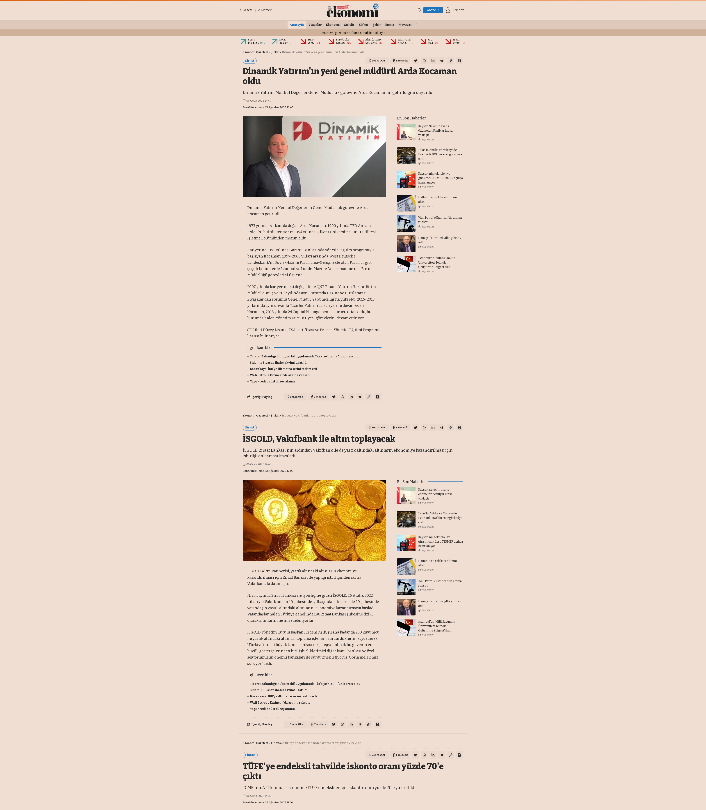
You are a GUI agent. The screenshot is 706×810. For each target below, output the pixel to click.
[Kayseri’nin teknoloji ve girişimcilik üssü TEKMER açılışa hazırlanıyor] (406, 179)
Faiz (430, 39)
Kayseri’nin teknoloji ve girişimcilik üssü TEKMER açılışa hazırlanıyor (440, 178)
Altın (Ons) (404, 39)
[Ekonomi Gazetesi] (352, 10)
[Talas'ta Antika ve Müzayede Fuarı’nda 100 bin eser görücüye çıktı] (406, 155)
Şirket (275, 52)
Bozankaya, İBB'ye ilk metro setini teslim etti (283, 369)
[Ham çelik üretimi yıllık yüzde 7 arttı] (406, 243)
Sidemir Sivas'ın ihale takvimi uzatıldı (278, 362)
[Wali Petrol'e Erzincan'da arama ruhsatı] (406, 223)
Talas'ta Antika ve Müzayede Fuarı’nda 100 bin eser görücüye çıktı (440, 154)
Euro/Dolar (343, 39)
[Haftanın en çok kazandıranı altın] (406, 203)
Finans (276, 743)
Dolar (282, 39)
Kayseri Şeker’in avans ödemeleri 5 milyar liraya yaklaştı (435, 130)
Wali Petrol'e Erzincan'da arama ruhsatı (280, 375)
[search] (419, 10)
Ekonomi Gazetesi (255, 52)
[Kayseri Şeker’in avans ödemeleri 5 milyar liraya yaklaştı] (406, 132)
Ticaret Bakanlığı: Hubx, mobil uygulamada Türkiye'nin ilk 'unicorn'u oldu (305, 356)
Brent (456, 39)
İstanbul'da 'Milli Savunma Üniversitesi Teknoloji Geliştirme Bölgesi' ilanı (436, 262)
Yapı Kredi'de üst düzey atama (272, 381)
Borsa (251, 39)
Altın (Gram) (373, 39)
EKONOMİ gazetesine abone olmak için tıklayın (353, 33)
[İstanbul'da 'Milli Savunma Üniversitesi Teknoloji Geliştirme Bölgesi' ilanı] (406, 264)
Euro (311, 39)
